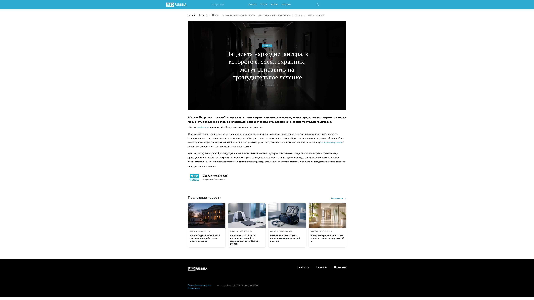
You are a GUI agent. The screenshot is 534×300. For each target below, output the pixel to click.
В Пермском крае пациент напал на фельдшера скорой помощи (285, 238)
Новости (252, 4)
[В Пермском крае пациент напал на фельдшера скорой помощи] (287, 215)
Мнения (274, 4)
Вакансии (321, 267)
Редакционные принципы (199, 285)
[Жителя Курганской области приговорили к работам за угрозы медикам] (206, 215)
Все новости (338, 198)
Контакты (340, 267)
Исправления (194, 288)
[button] (318, 5)
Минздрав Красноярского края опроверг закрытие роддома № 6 (327, 238)
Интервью (286, 4)
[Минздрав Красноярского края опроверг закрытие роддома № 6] (327, 215)
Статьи (263, 4)
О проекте (303, 267)
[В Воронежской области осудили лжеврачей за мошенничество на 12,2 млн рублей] (247, 215)
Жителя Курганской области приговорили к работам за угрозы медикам (205, 238)
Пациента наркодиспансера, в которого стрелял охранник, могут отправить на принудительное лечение (267, 65)
